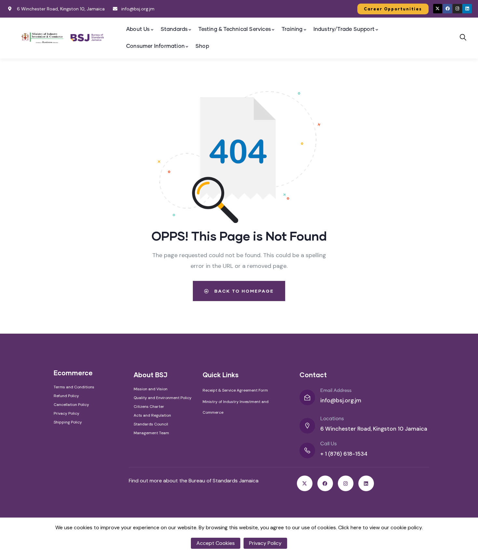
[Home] (42, 37)
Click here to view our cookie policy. (380, 527)
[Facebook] (447, 8)
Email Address (336, 390)
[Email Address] (307, 397)
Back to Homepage (243, 291)
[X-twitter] (438, 8)
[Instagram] (457, 8)
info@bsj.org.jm (340, 400)
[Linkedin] (467, 8)
